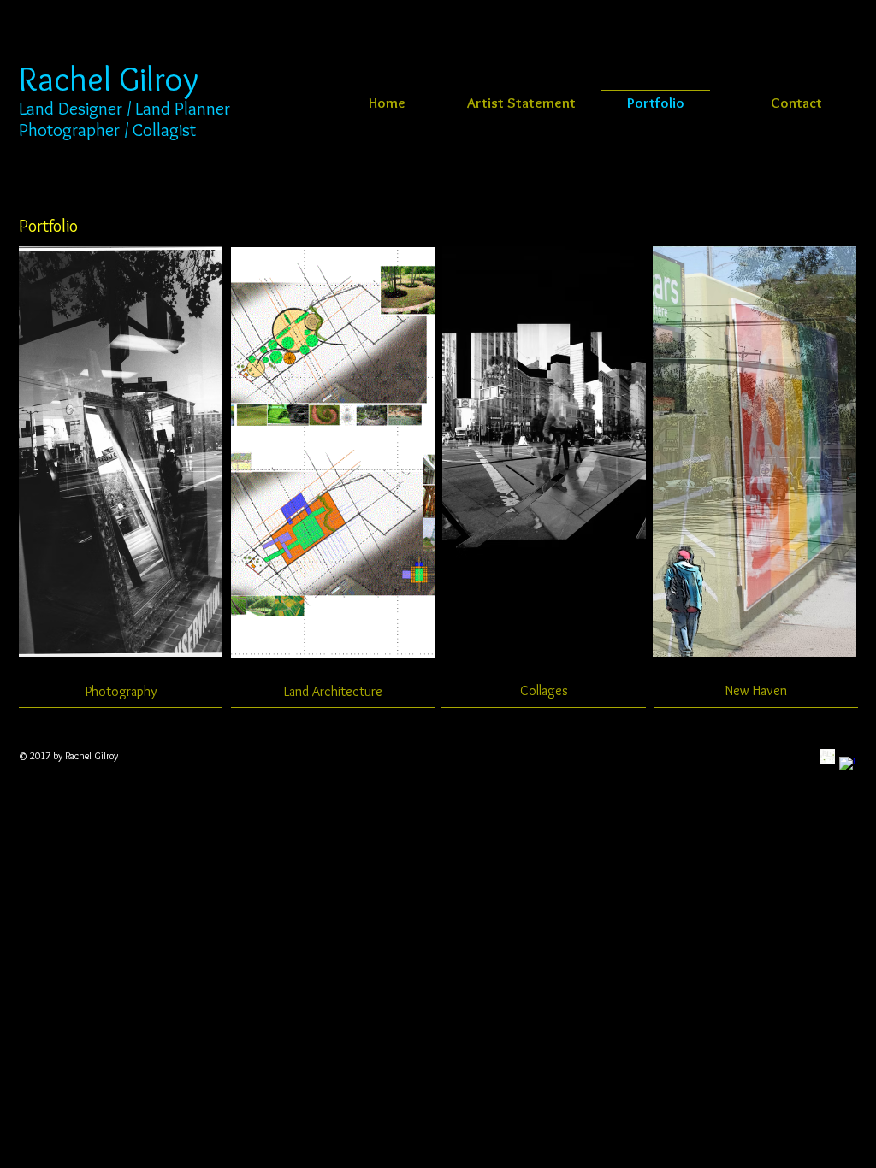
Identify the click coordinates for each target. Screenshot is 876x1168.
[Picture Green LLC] (827, 756)
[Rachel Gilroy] (847, 764)
